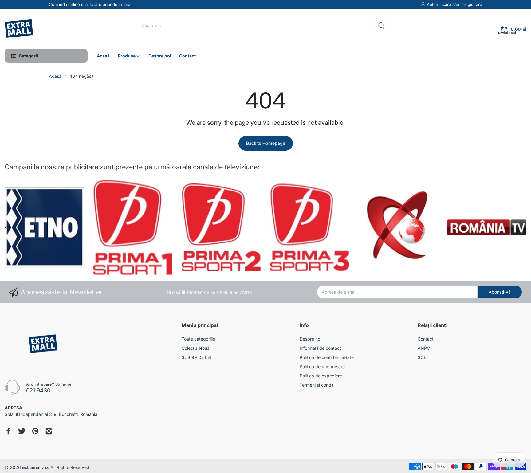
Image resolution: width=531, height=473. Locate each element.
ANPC (424, 348)
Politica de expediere (321, 375)
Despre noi (310, 338)
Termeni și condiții (317, 385)
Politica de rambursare (322, 366)
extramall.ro (35, 467)
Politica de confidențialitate (327, 357)
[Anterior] (525, 227)
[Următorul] (6, 227)
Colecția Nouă (196, 348)
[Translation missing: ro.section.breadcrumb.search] (381, 25)
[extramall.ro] (20, 29)
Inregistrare (471, 4)
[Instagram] (49, 432)
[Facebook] (8, 432)
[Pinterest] (35, 432)
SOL (422, 357)
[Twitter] (22, 432)
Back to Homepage (265, 143)
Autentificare (439, 4)
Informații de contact (320, 348)
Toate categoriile (198, 338)
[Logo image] (73, 227)
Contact (426, 338)
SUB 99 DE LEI (196, 357)
